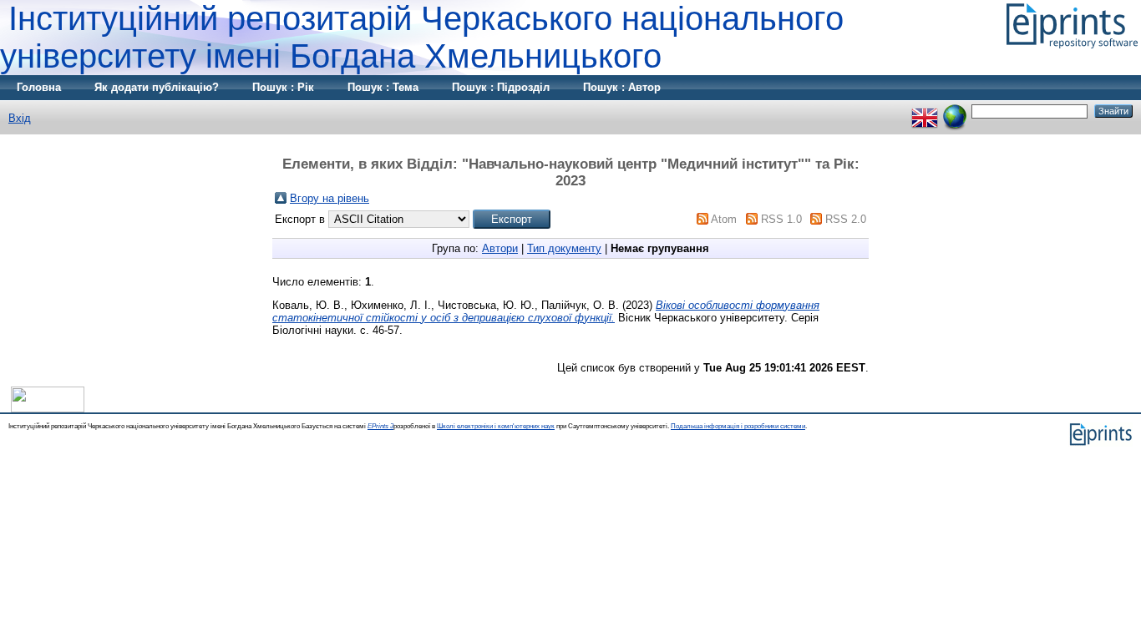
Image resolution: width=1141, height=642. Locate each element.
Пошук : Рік (283, 87)
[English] (924, 110)
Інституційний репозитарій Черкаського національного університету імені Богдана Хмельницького (422, 37)
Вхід (19, 118)
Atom (724, 219)
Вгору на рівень (329, 198)
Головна (39, 87)
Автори (500, 248)
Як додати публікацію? (156, 87)
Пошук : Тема (382, 87)
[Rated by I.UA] (47, 408)
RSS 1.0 (781, 219)
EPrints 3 (380, 426)
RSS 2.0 (845, 219)
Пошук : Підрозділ (501, 87)
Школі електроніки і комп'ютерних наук (496, 426)
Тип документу (564, 248)
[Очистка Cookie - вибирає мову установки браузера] (954, 110)
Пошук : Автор (622, 87)
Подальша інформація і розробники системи (738, 426)
